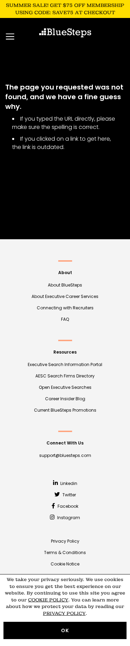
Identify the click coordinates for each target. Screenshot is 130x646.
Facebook (67, 506)
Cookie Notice (65, 564)
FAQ (65, 319)
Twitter (68, 495)
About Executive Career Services (65, 296)
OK (65, 630)
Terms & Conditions (65, 552)
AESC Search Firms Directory (65, 376)
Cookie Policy (48, 600)
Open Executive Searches (65, 387)
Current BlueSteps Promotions (65, 410)
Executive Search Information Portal (65, 364)
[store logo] (65, 32)
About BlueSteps (65, 285)
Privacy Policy (65, 541)
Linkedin (68, 483)
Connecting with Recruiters (65, 308)
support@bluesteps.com (65, 455)
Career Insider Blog (65, 399)
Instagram (68, 518)
